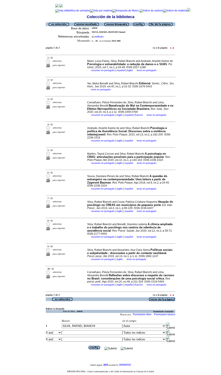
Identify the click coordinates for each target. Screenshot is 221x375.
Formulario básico (164, 314)
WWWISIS (125, 364)
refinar (99, 36)
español (121, 70)
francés (139, 115)
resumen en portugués (103, 70)
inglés (130, 70)
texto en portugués (146, 70)
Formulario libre (142, 314)
